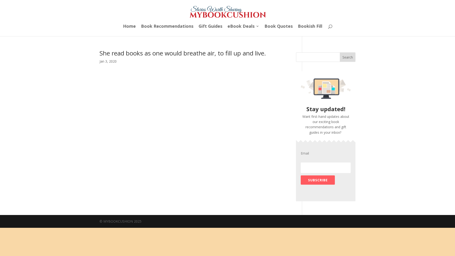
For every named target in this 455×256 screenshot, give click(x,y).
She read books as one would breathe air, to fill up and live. (183, 53)
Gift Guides (210, 26)
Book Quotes (278, 26)
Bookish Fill (310, 26)
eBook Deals (241, 26)
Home (129, 26)
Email (305, 153)
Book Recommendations (167, 26)
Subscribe (318, 180)
